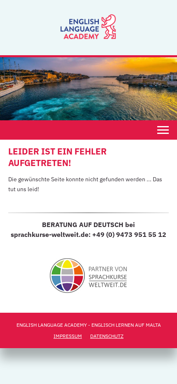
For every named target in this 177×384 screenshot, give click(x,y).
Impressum (68, 336)
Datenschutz (106, 336)
